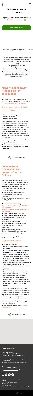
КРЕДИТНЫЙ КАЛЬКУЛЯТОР (11, 240)
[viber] (6, 374)
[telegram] (9, 374)
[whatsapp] (12, 374)
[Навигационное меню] (30, 4)
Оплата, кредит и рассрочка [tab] (13, 50)
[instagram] (3, 374)
